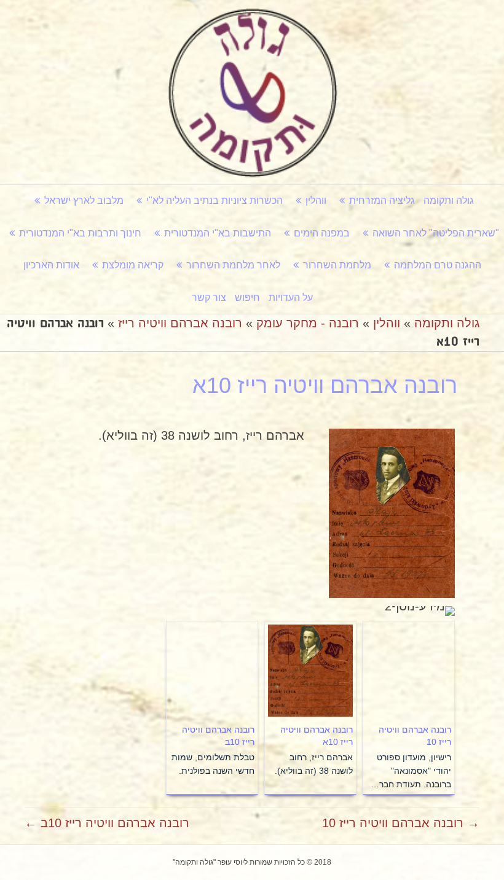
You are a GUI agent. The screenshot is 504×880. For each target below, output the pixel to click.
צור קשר (209, 297)
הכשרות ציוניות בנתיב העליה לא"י (214, 200)
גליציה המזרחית (382, 200)
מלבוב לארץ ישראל (84, 200)
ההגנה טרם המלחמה (437, 265)
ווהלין (315, 200)
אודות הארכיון (51, 265)
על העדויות (291, 297)
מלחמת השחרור (337, 265)
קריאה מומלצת (132, 265)
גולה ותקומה (448, 200)
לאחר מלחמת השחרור (233, 265)
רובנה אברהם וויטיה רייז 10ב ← (107, 823)
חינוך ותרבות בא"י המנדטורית (80, 233)
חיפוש (247, 297)
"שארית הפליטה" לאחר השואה (435, 233)
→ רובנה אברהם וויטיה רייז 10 (400, 823)
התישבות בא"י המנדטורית (217, 233)
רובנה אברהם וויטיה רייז (180, 323)
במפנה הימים (322, 233)
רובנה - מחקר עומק (307, 323)
